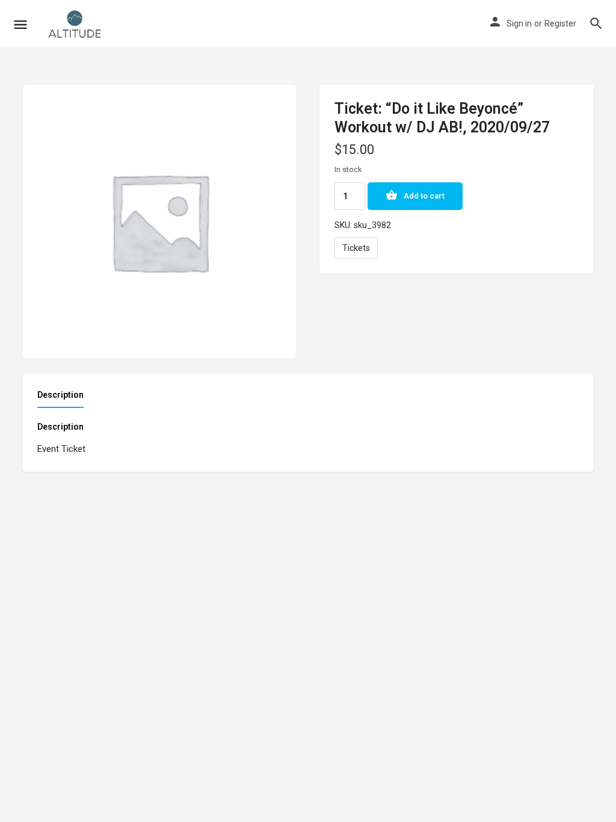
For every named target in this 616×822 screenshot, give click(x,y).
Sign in (519, 23)
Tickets (356, 248)
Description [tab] (60, 395)
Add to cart (424, 195)
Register (560, 23)
